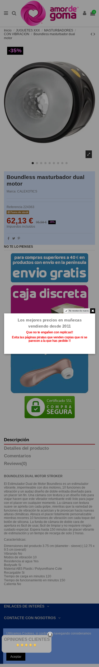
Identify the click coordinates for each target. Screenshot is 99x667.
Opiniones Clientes (27, 639)
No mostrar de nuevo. (79, 311)
